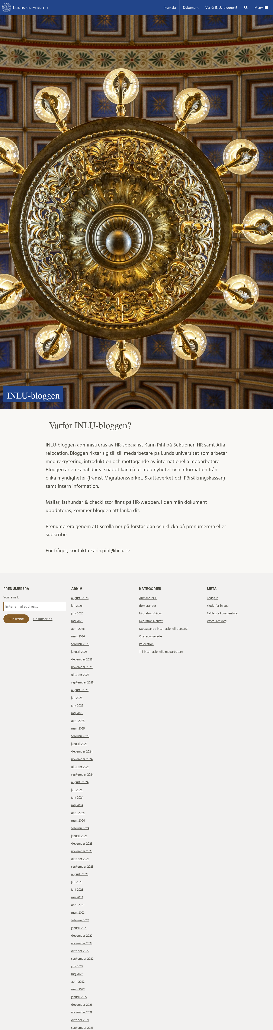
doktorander (147, 605)
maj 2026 (77, 621)
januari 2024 (79, 836)
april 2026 (78, 628)
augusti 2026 (80, 598)
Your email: (11, 597)
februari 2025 (80, 736)
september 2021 (82, 1027)
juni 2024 (77, 797)
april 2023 (77, 905)
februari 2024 (80, 828)
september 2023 (82, 866)
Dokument (191, 7)
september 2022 (82, 958)
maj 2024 (77, 805)
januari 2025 (79, 743)
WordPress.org (217, 621)
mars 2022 (78, 989)
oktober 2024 (80, 767)
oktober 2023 (80, 859)
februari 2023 (80, 920)
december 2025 (82, 659)
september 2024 (82, 774)
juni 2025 (77, 705)
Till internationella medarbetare (161, 651)
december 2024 (82, 751)
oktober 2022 (80, 951)
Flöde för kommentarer (222, 613)
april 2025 (78, 720)
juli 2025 (77, 697)
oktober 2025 (80, 674)
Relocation (146, 644)
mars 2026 (78, 636)
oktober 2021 (80, 1020)
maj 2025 (77, 713)
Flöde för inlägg (217, 605)
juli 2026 (77, 605)
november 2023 (81, 851)
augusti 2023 (79, 874)
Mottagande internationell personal (163, 628)
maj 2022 (77, 974)
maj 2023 (77, 897)
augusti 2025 (80, 690)
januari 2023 (79, 928)
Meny (258, 7)
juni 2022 (77, 966)
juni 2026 (77, 613)
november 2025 (82, 667)
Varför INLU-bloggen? (221, 7)
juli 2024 (77, 790)
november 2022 (81, 943)
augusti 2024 (80, 782)
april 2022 (77, 981)
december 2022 (81, 935)
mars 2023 (78, 912)
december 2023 (81, 843)
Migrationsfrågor (150, 613)
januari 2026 (79, 651)
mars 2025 (78, 728)
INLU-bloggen (33, 395)
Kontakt (170, 7)
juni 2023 (77, 889)
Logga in (212, 598)
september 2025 (82, 682)
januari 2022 (79, 997)
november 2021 (81, 1012)
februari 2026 (80, 644)
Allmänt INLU (148, 598)
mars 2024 (78, 820)
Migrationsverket (151, 621)
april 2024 (78, 813)
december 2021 (81, 1004)
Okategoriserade (150, 636)
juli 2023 (76, 882)
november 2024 (82, 759)
